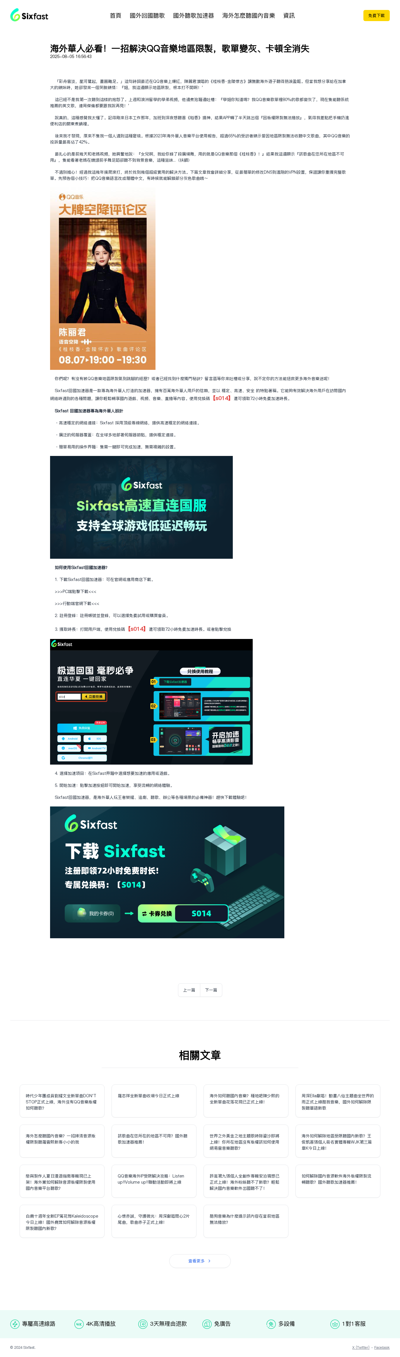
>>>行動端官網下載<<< (77, 603)
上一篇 (189, 990)
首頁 (116, 15)
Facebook (382, 1347)
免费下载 (376, 15)
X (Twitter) (361, 1347)
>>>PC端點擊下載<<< (75, 591)
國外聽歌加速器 (193, 15)
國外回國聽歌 (147, 15)
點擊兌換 (223, 629)
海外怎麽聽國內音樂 (248, 15)
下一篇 (211, 990)
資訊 (289, 15)
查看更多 (196, 1261)
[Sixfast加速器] (29, 14)
